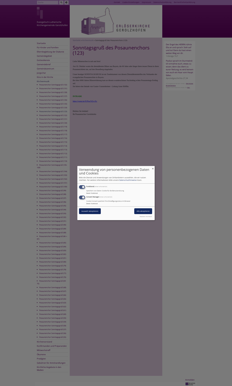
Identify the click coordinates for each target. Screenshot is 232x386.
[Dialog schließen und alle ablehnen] (153, 167)
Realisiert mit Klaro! (146, 216)
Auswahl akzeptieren (89, 211)
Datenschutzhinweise (128, 180)
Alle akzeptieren (143, 211)
